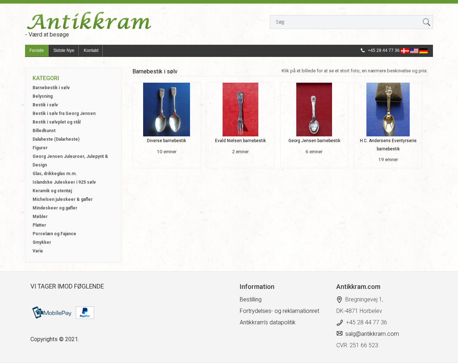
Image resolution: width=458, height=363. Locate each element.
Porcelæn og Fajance (54, 233)
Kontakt (91, 50)
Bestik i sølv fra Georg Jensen (64, 113)
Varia (38, 250)
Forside (36, 50)
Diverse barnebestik (166, 140)
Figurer (40, 147)
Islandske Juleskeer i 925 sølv (64, 182)
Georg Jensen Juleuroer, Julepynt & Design (70, 161)
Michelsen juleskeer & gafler (63, 199)
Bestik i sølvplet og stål (57, 122)
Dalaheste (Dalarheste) (56, 139)
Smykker (42, 242)
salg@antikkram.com (372, 333)
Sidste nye (63, 50)
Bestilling (251, 299)
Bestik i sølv (45, 104)
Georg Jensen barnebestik (314, 140)
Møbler (40, 216)
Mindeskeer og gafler (55, 207)
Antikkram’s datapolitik (268, 322)
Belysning (43, 96)
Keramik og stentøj (52, 190)
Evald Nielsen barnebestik (240, 140)
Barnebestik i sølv (51, 87)
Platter (39, 225)
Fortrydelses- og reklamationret (279, 311)
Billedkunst (44, 130)
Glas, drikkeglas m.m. (55, 173)
